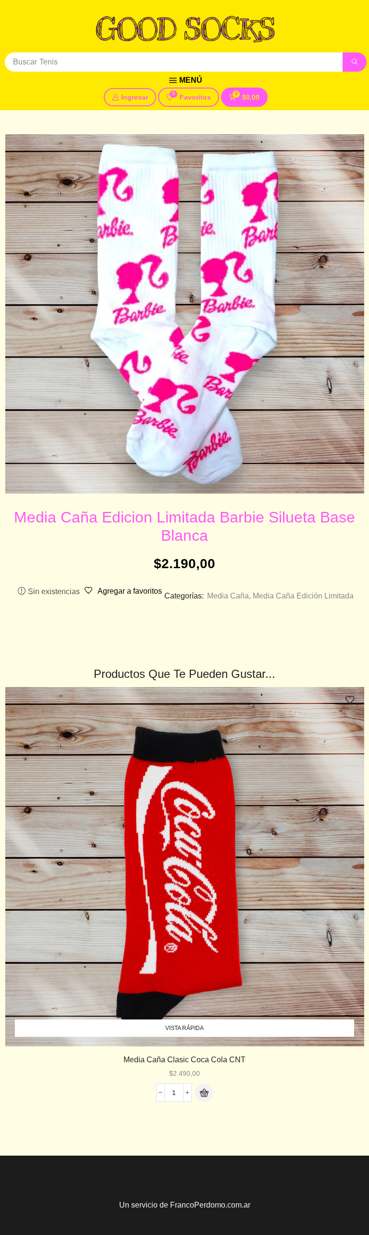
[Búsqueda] (355, 62)
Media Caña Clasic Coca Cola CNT (184, 1060)
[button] (185, 80)
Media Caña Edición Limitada (303, 596)
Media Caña (228, 596)
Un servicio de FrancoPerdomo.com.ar (184, 1205)
